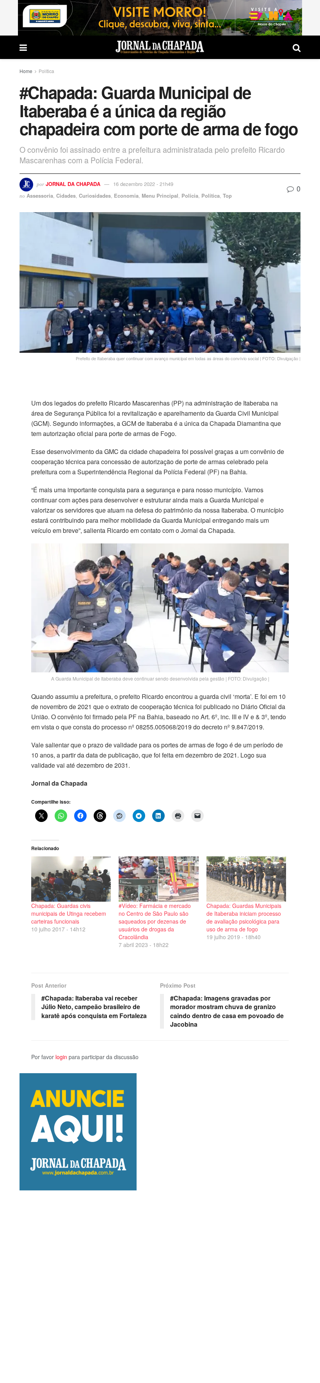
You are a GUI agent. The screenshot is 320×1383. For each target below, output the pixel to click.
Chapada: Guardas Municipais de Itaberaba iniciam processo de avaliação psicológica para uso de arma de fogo (243, 917)
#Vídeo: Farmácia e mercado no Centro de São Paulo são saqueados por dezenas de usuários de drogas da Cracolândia (155, 921)
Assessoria (40, 195)
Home (26, 71)
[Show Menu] (23, 47)
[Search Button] (296, 47)
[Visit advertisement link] (160, 18)
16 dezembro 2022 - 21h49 (143, 184)
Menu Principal (160, 195)
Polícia (189, 195)
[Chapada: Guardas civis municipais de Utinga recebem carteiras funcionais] (71, 879)
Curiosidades (95, 195)
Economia (126, 195)
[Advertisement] (160, 1286)
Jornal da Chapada (73, 184)
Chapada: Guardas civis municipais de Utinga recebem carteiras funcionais (68, 913)
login (61, 1057)
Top (227, 195)
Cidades (66, 195)
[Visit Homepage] (160, 47)
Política (46, 71)
